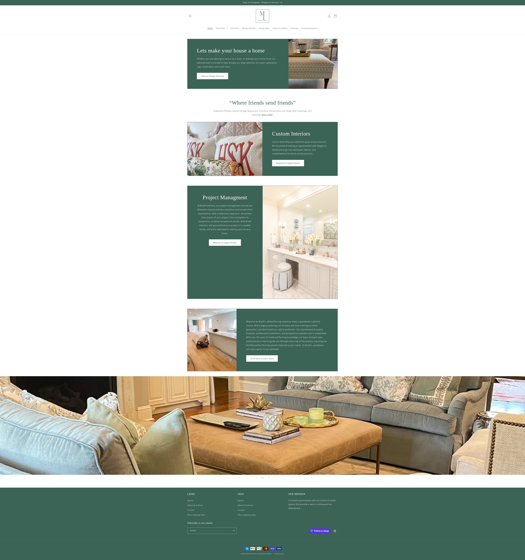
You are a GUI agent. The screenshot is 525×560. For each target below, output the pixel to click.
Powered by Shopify (265, 554)
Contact (190, 510)
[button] (190, 16)
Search (190, 500)
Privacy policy (279, 554)
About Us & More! (195, 505)
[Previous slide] (256, 478)
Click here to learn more (262, 358)
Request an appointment (288, 163)
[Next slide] (269, 478)
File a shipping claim (196, 515)
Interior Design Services (212, 76)
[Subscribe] (233, 530)
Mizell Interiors (251, 554)
